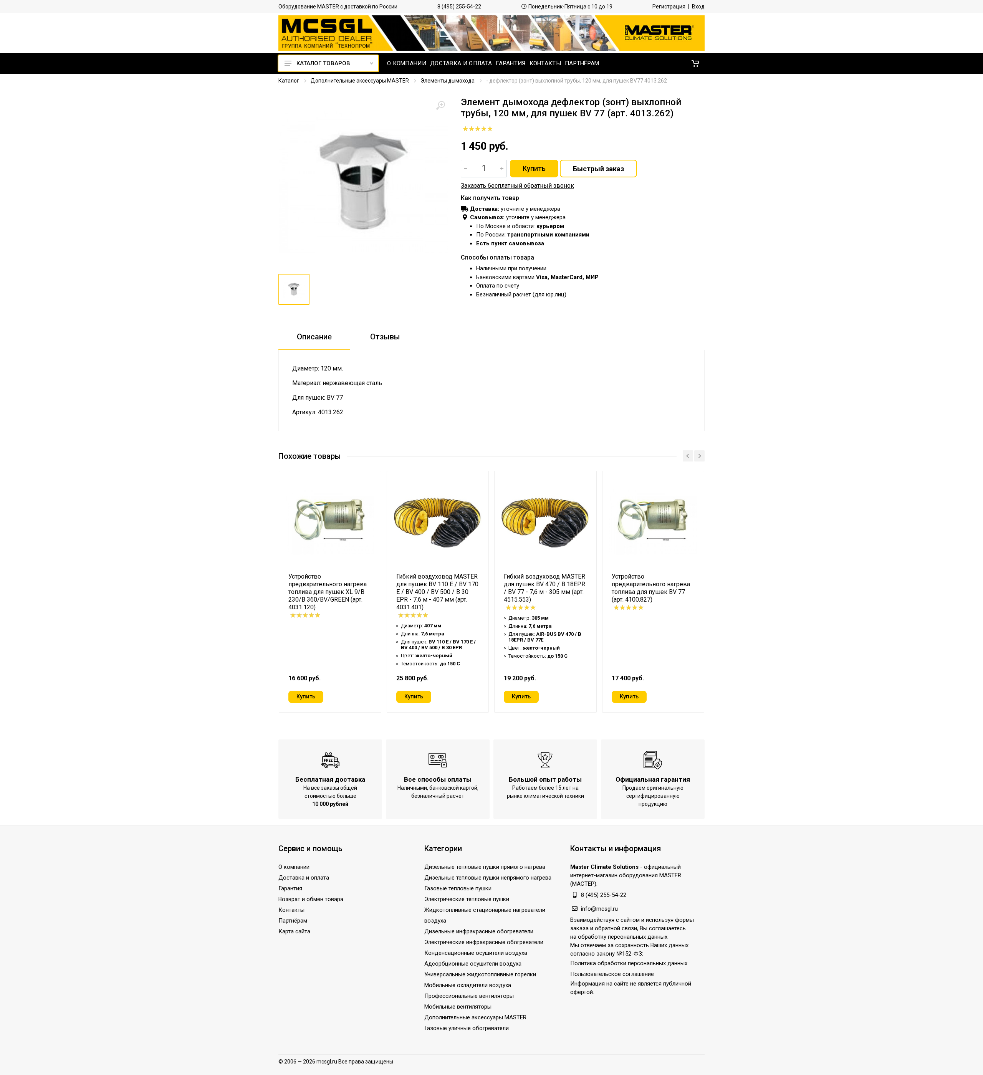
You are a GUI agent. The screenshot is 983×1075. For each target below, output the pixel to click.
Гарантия (290, 888)
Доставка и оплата (303, 877)
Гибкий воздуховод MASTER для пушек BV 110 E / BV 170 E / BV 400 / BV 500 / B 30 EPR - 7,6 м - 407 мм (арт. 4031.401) (437, 592)
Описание (314, 336)
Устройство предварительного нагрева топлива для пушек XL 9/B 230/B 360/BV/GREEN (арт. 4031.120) (327, 592)
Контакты (291, 909)
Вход (698, 6)
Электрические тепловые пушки (466, 899)
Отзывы (385, 336)
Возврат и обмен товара (310, 899)
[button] (695, 63)
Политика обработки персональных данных (628, 963)
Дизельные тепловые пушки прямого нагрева (484, 866)
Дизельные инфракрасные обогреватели (478, 931)
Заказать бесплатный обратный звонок (517, 185)
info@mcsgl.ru (599, 908)
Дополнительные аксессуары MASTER (360, 81)
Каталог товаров (323, 63)
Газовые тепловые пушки (458, 888)
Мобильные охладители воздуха (467, 985)
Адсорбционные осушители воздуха (472, 963)
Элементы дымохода (447, 81)
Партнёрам (292, 920)
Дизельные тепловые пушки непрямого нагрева (487, 877)
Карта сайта (294, 931)
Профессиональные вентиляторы (469, 995)
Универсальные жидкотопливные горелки (480, 974)
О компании (293, 866)
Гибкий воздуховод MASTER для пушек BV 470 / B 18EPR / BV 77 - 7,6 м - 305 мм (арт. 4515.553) (544, 588)
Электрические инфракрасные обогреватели (483, 942)
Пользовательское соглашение (612, 974)
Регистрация (668, 6)
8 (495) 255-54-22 (459, 6)
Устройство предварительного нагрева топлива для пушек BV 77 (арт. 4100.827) (651, 588)
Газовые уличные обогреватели (466, 1028)
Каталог (288, 81)
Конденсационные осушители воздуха (475, 952)
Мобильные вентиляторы (458, 1006)
